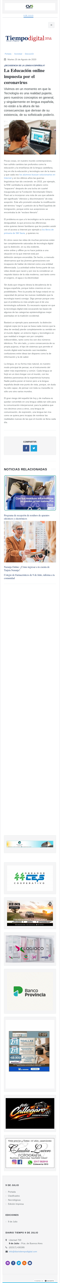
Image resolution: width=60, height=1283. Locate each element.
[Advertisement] (30, 712)
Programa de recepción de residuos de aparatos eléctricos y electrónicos (26, 517)
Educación (29, 54)
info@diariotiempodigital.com (23, 1251)
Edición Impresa (16, 1204)
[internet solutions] (44, 1280)
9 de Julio (29, 15)
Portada (8, 54)
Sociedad (18, 54)
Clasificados (14, 1196)
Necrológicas (14, 1200)
